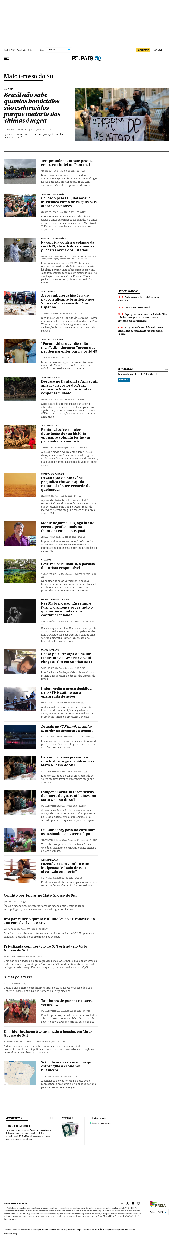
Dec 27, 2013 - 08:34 (37, 929)
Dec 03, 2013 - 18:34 (55, 1042)
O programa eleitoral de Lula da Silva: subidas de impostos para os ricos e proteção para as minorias (143, 317)
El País (44, 358)
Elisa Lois (45, 313)
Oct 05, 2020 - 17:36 (59, 358)
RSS (126, 1230)
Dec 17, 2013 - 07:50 (36, 957)
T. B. (43, 878)
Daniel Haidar (47, 668)
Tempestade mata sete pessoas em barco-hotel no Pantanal (67, 163)
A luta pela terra (18, 977)
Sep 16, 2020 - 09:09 (74, 399)
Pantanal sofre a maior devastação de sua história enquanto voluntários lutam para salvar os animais (65, 435)
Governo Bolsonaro (51, 378)
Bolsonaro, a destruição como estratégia (138, 299)
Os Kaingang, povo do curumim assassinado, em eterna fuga (68, 832)
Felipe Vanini (10, 957)
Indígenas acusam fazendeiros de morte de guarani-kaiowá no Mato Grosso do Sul (68, 796)
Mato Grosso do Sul (29, 76)
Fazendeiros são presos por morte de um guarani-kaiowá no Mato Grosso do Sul (69, 761)
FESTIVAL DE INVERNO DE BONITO (55, 600)
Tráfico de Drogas (50, 650)
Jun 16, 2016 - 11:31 (76, 806)
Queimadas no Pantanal (52, 474)
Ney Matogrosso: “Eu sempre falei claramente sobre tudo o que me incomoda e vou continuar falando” (67, 609)
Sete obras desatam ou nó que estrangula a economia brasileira (67, 1066)
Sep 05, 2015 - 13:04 (15, 902)
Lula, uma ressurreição (138, 307)
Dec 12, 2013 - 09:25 (15, 983)
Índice (132, 1230)
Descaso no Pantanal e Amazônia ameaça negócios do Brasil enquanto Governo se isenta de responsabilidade (69, 387)
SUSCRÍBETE (143, 50)
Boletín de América (18, 1126)
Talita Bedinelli (48, 771)
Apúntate (124, 380)
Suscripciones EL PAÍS (92, 1230)
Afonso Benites (48, 171)
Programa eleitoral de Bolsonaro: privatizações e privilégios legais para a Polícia (141, 330)
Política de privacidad (66, 1230)
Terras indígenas (49, 860)
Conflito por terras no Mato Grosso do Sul (40, 895)
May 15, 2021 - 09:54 (74, 212)
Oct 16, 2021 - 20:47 (74, 171)
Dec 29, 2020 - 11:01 (72, 313)
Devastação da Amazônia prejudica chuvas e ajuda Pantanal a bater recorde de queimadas (65, 484)
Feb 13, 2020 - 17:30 (75, 537)
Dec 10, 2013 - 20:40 (80, 1011)
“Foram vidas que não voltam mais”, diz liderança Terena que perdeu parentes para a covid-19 (69, 347)
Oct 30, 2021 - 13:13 (40, 130)
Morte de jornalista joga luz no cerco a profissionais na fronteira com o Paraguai (67, 527)
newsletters (125, 369)
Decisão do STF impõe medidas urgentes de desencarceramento (67, 729)
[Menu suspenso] (6, 58)
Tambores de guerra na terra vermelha (67, 1003)
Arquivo (66, 1118)
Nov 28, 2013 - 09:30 (66, 1076)
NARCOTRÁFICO (48, 292)
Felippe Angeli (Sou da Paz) (16, 130)
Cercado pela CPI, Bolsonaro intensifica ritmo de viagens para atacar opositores (69, 202)
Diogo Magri (77, 256)
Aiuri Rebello (63, 256)
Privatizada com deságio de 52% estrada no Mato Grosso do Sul (45, 948)
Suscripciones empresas (113, 1230)
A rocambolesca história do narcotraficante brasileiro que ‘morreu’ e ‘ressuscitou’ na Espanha (67, 301)
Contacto (8, 1230)
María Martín (47, 574)
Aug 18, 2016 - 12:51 (76, 771)
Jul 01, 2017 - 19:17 (75, 668)
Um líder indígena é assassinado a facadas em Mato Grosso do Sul (48, 1033)
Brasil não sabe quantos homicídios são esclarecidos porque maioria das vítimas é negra (32, 107)
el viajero (46, 560)
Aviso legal (36, 1230)
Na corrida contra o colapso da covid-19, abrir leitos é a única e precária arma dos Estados (68, 246)
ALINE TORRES (47, 840)
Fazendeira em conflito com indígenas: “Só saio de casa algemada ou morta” (65, 868)
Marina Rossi (10, 929)
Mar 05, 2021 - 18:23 (78, 259)
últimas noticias (128, 291)
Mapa (79, 1230)
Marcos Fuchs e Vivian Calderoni (57, 737)
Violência (8, 89)
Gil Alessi (45, 496)
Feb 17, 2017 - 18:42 (84, 737)
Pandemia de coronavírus (53, 194)
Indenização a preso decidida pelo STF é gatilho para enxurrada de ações (66, 692)
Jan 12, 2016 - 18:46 (87, 840)
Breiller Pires (48, 537)
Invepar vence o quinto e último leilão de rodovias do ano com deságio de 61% (49, 921)
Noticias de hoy (10, 1234)
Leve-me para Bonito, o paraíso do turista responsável (68, 566)
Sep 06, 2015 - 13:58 (72, 878)
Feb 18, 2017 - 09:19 (74, 703)
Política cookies (49, 1230)
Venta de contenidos (21, 1230)
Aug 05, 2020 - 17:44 (71, 496)
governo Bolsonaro (51, 426)
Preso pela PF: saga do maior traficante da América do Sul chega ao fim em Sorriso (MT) (66, 658)
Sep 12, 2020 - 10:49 (76, 448)
